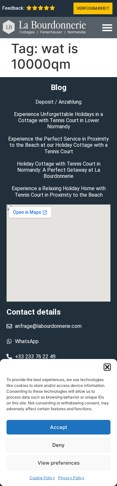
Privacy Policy (71, 477)
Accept (58, 427)
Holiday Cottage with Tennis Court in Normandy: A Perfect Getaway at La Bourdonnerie (58, 170)
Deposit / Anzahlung (58, 102)
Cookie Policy (42, 477)
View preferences (59, 463)
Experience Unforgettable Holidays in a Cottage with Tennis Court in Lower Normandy (58, 120)
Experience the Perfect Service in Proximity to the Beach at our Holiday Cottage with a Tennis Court (58, 145)
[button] (107, 367)
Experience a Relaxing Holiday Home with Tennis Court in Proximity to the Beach (59, 191)
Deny (58, 445)
